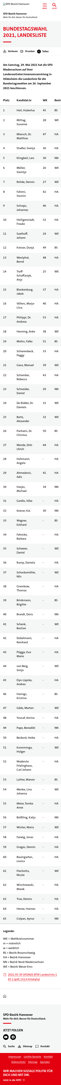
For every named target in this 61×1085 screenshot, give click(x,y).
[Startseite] (5, 996)
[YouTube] (6, 1037)
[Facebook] (13, 1037)
